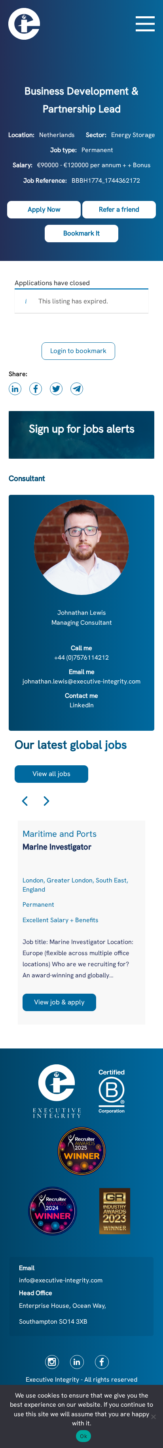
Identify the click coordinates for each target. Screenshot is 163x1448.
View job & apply (59, 1002)
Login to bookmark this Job (78, 353)
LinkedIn (82, 705)
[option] (81, 923)
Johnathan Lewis (81, 612)
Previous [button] (25, 801)
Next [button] (46, 801)
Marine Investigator (57, 847)
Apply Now (44, 209)
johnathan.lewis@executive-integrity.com (81, 681)
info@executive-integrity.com (60, 1280)
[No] (153, 1417)
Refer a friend (119, 209)
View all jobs (51, 773)
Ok (83, 1436)
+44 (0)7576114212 (81, 657)
